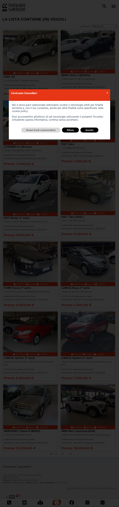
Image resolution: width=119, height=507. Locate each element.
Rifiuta (70, 130)
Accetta (89, 130)
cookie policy (20, 111)
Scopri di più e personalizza (40, 130)
